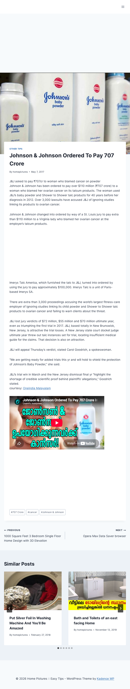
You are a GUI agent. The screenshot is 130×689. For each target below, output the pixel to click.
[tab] (58, 648)
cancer (32, 512)
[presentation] (33, 591)
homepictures (20, 171)
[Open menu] (123, 6)
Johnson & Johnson (52, 512)
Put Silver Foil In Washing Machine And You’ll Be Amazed (30, 623)
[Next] (120, 608)
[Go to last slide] (9, 608)
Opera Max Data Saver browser (104, 533)
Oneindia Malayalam (37, 388)
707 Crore (17, 512)
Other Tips (16, 149)
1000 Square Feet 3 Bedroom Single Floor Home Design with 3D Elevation (32, 535)
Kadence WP (105, 678)
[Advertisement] (65, 39)
